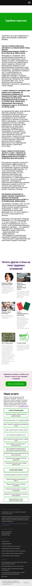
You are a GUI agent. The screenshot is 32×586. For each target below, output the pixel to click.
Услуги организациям (7, 531)
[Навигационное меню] (29, 2)
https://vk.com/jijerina (15, 548)
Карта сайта (4, 576)
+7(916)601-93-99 (23, 406)
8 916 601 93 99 (5, 541)
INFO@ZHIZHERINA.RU (7, 543)
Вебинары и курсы (6, 534)
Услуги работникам (6, 533)
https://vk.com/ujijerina (20, 551)
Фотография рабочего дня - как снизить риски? (13, 566)
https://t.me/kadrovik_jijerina (16, 553)
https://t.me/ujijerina (14, 555)
